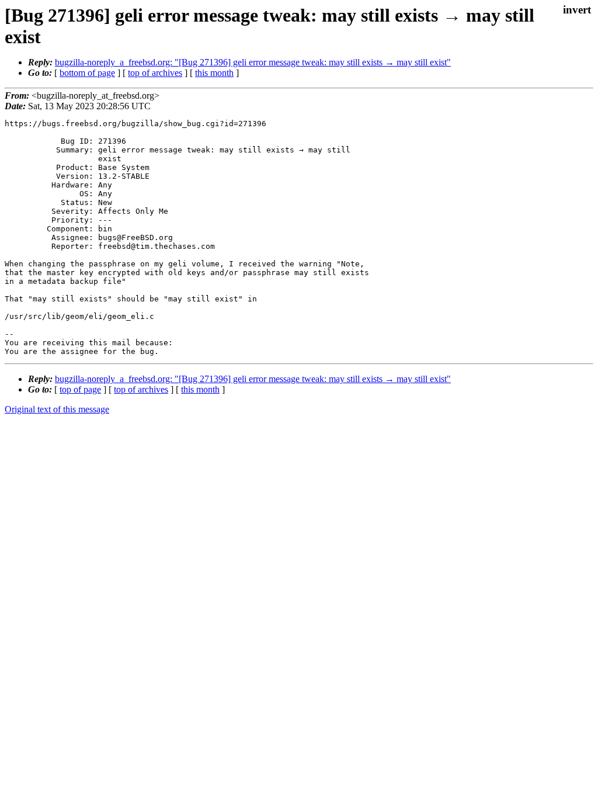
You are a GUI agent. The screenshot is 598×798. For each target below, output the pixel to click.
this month (214, 73)
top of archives (155, 73)
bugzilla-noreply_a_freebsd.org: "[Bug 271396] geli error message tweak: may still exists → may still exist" (253, 62)
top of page (80, 389)
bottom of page (87, 73)
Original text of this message (57, 409)
